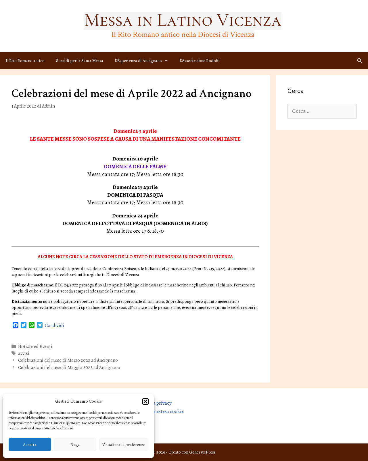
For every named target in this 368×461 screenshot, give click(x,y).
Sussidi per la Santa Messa (79, 61)
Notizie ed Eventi (35, 346)
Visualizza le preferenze (123, 444)
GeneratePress (202, 452)
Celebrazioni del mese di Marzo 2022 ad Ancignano (68, 360)
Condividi (54, 325)
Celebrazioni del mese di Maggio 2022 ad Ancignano (69, 367)
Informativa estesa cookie (157, 411)
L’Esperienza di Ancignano (138, 61)
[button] (145, 401)
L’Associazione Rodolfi (200, 61)
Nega (75, 444)
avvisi (23, 353)
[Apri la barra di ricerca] (359, 60)
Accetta (30, 444)
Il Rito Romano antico (25, 61)
